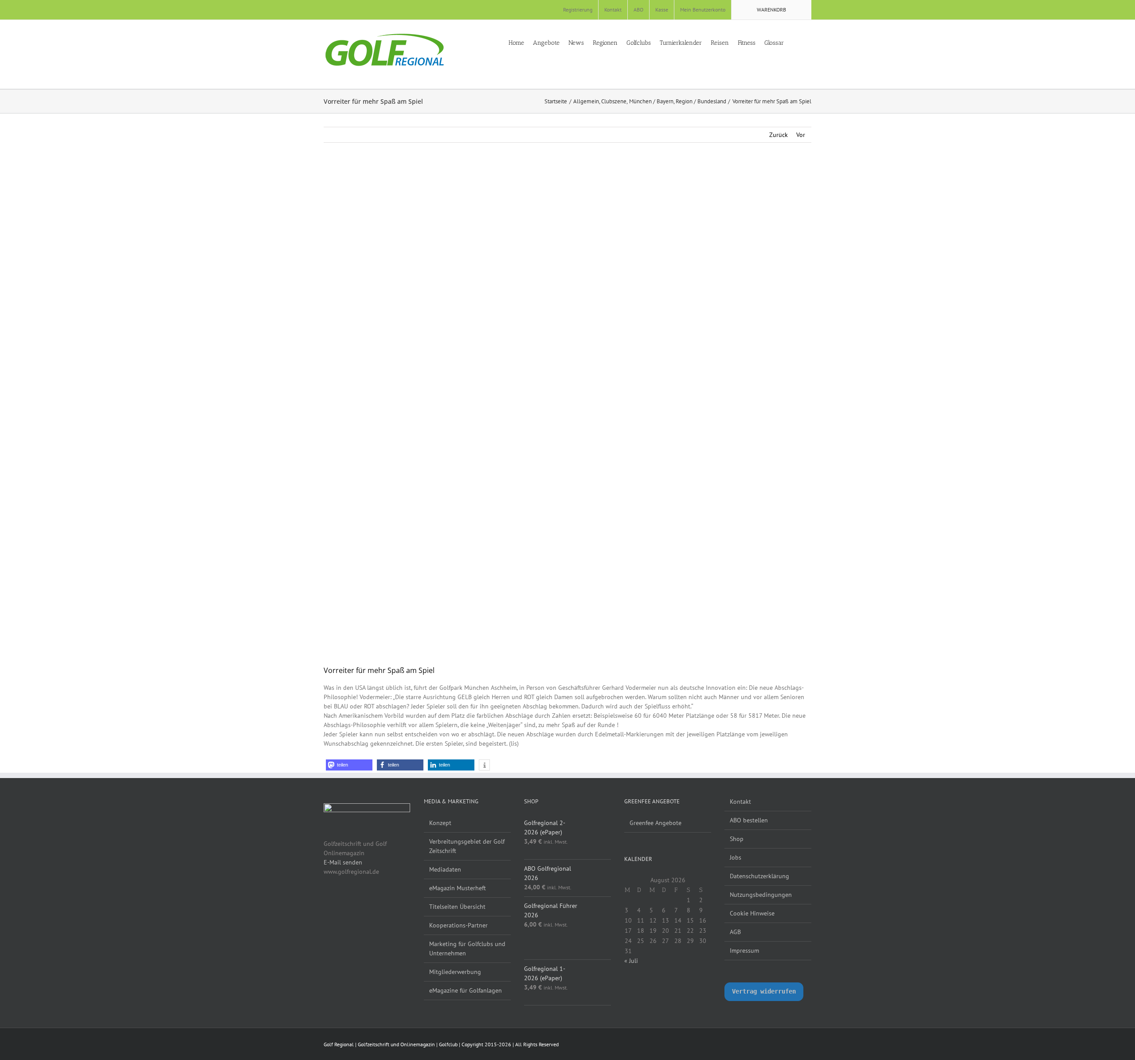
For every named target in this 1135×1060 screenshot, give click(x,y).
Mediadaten (445, 869)
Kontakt (740, 802)
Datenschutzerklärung (759, 876)
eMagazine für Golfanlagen (465, 990)
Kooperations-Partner (458, 925)
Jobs (735, 857)
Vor (800, 135)
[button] (808, 42)
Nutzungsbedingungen (761, 895)
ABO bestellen (749, 820)
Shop (737, 839)
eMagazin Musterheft (457, 888)
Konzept (440, 823)
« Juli (631, 961)
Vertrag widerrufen (764, 991)
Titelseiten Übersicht (457, 907)
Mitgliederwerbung (455, 972)
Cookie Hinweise (752, 913)
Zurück (778, 135)
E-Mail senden (343, 862)
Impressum (744, 950)
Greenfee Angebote (655, 823)
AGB (735, 932)
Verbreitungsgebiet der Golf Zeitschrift (467, 846)
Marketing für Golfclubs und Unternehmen (467, 948)
